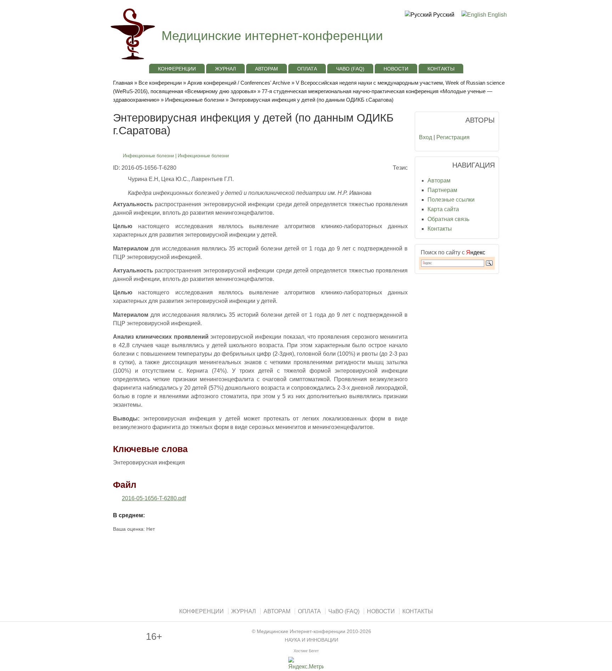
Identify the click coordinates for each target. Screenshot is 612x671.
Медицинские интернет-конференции (272, 35)
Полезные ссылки (451, 200)
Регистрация (453, 137)
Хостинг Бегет (306, 651)
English (496, 15)
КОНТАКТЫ (440, 69)
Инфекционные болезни (194, 100)
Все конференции (160, 83)
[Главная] (132, 60)
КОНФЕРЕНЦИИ (177, 69)
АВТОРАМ (266, 69)
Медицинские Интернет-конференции (301, 631)
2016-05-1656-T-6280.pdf (154, 498)
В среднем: (129, 515)
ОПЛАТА (307, 69)
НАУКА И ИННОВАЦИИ (311, 640)
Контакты (439, 229)
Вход (425, 137)
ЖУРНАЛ (225, 69)
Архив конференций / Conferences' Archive (238, 83)
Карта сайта (443, 209)
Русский (443, 15)
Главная (123, 83)
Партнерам (442, 190)
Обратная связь (448, 219)
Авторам (438, 180)
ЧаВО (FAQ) (350, 69)
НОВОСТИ (396, 69)
